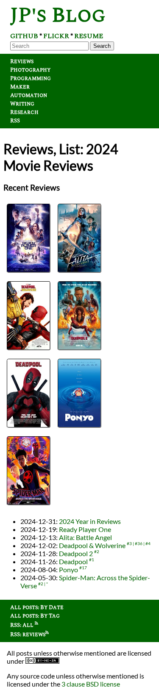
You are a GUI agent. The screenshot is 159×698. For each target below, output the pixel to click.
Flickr (56, 36)
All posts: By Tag (35, 616)
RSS (15, 120)
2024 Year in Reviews (90, 521)
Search (102, 46)
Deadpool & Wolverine (92, 545)
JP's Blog (58, 15)
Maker (20, 87)
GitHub (24, 36)
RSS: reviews (27, 634)
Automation (28, 95)
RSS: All (22, 625)
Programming (30, 78)
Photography (30, 70)
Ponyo (68, 569)
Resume (88, 36)
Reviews (21, 61)
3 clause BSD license (90, 684)
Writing (22, 104)
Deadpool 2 (76, 553)
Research (24, 112)
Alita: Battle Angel (85, 537)
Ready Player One (85, 529)
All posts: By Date (37, 607)
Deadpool (73, 561)
